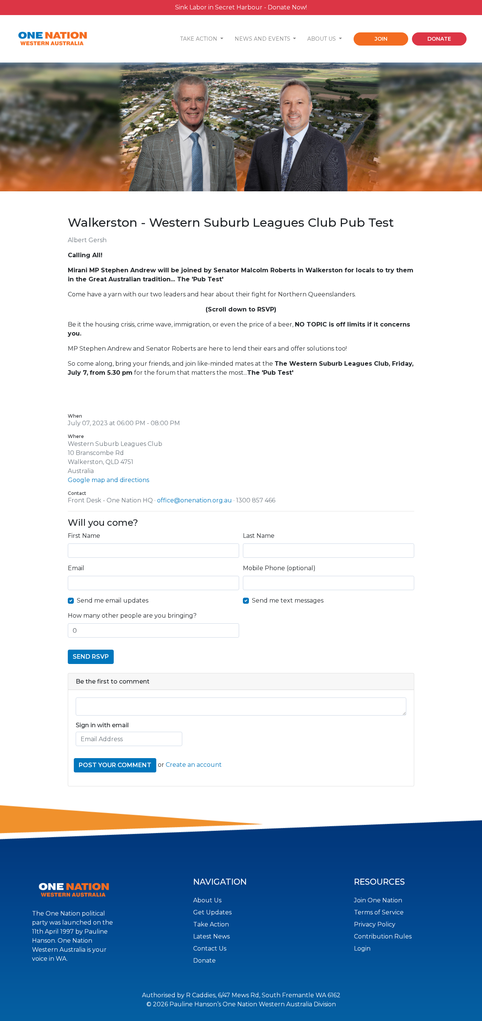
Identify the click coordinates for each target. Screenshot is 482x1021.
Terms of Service (379, 912)
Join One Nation (378, 900)
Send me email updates (112, 600)
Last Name (259, 535)
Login (362, 948)
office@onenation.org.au (194, 500)
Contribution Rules (383, 936)
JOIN (381, 38)
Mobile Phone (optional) (279, 568)
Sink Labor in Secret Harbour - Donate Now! (241, 7)
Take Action (211, 924)
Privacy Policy (374, 924)
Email (76, 568)
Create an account (194, 765)
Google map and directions (108, 480)
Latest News (211, 936)
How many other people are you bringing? (132, 615)
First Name (84, 535)
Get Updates (212, 912)
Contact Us (209, 948)
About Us (207, 900)
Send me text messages (287, 600)
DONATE (439, 38)
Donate (204, 960)
